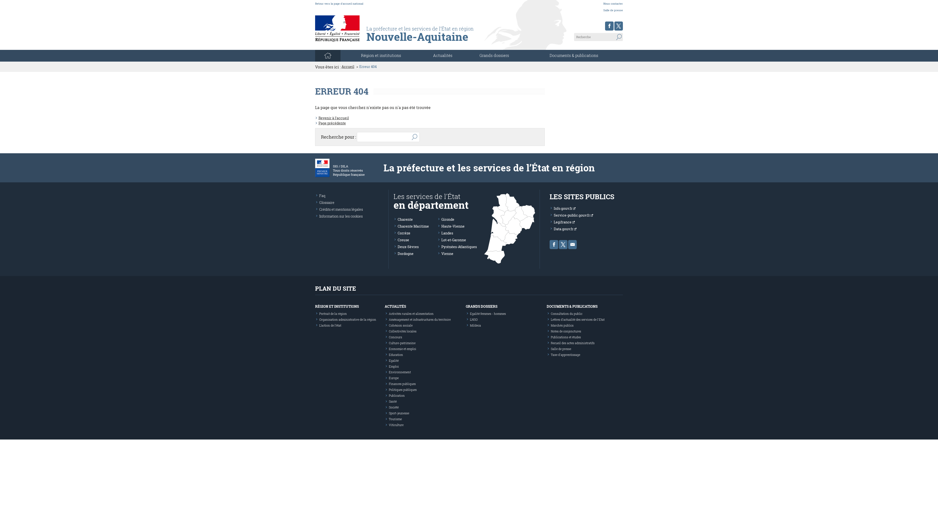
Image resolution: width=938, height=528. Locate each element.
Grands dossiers (494, 55)
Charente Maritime (413, 226)
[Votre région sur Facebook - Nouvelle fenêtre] (609, 26)
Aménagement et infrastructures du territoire (420, 319)
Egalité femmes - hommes (488, 314)
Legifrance (563, 222)
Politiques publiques (403, 390)
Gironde (447, 219)
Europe (394, 378)
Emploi (394, 366)
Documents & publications (574, 55)
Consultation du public (566, 314)
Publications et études (566, 337)
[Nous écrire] (572, 244)
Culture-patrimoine (402, 343)
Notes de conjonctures (566, 331)
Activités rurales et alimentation (411, 314)
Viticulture (396, 425)
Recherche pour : (338, 137)
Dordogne (406, 253)
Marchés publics (562, 325)
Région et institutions (337, 306)
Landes (447, 233)
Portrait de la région (333, 314)
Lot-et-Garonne (453, 240)
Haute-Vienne (453, 226)
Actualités (442, 55)
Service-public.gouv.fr (572, 215)
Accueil (347, 67)
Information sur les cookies (341, 216)
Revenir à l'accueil (334, 118)
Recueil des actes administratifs (573, 343)
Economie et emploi (402, 349)
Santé (393, 401)
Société (394, 407)
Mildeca (475, 325)
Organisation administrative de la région (347, 319)
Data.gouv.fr (564, 229)
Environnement (400, 372)
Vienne (447, 253)
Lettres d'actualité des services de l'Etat (578, 319)
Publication (397, 395)
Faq (322, 195)
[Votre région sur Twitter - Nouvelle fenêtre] (618, 26)
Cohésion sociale (401, 325)
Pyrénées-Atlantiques (459, 246)
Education (396, 355)
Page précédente (332, 123)
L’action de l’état (330, 325)
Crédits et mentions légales (341, 209)
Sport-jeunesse (399, 413)
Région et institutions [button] (381, 55)
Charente (405, 219)
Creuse (403, 240)
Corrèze (404, 233)
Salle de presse (613, 10)
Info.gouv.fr (563, 208)
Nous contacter (613, 3)
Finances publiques (402, 384)
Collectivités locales (402, 331)
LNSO (474, 319)
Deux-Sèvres (408, 246)
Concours (395, 337)
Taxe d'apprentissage (565, 355)
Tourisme (395, 419)
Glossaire (326, 202)
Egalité (394, 361)
